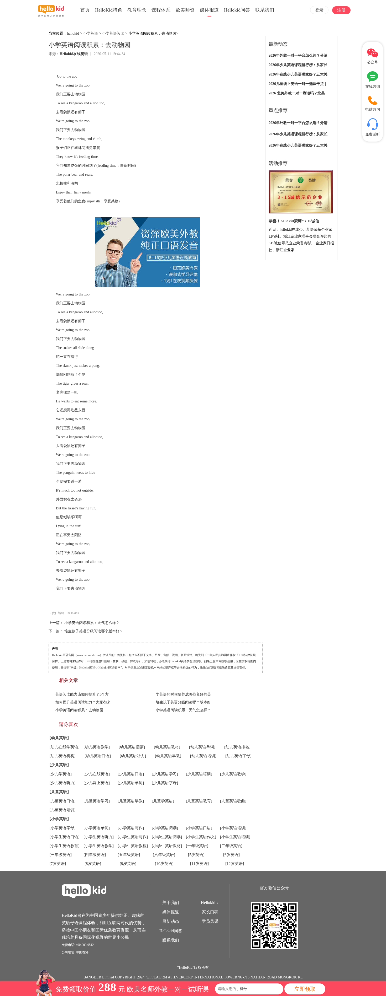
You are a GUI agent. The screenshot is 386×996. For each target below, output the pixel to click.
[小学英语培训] (233, 828)
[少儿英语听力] (62, 783)
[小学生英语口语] (64, 837)
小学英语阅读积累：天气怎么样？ (91, 623)
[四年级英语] (95, 855)
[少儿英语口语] (131, 774)
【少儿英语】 (59, 765)
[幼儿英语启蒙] (132, 747)
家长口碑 (210, 912)
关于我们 (170, 902)
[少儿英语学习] (165, 774)
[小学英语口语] (199, 828)
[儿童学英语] (163, 801)
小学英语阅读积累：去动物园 (79, 710)
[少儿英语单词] (131, 783)
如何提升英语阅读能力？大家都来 (83, 702)
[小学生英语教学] (99, 846)
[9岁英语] (128, 864)
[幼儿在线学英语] (64, 747)
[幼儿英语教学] (97, 747)
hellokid (73, 33)
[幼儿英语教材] (167, 747)
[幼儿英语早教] (168, 756)
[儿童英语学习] (97, 801)
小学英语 (90, 33)
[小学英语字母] (62, 828)
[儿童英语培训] (62, 810)
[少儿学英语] (60, 774)
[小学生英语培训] (235, 837)
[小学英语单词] (97, 828)
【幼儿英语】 (59, 738)
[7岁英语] (57, 864)
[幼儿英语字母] (238, 756)
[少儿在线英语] (97, 774)
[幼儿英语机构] (62, 756)
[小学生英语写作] (133, 837)
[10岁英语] (164, 864)
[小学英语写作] (131, 828)
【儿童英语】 (59, 792)
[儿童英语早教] (131, 801)
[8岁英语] (93, 864)
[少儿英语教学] (233, 774)
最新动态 (170, 921)
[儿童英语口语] (62, 801)
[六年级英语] (164, 855)
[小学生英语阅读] (167, 837)
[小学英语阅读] (165, 828)
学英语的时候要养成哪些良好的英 (183, 694)
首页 (85, 10)
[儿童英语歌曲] (233, 801)
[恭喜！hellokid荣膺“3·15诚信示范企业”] (301, 192)
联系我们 (264, 10)
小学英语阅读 (113, 33)
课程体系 (161, 10)
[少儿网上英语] (97, 783)
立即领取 (304, 989)
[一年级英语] (197, 846)
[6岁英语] (231, 855)
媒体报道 (209, 10)
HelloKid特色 (108, 10)
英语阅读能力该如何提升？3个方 (82, 694)
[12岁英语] (234, 864)
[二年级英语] (231, 846)
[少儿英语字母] (165, 783)
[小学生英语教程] (133, 846)
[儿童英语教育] (199, 801)
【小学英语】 (59, 819)
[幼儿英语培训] (203, 756)
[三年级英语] (60, 855)
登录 (319, 10)
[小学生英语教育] (64, 846)
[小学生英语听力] (99, 837)
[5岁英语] (196, 855)
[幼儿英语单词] (202, 747)
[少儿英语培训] (199, 774)
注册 (341, 10)
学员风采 (210, 921)
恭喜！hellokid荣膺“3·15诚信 (294, 221)
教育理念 (136, 10)
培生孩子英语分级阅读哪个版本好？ (93, 631)
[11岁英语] (199, 864)
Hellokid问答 (237, 10)
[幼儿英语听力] (133, 756)
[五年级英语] (129, 855)
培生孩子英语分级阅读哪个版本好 (183, 702)
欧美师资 (185, 10)
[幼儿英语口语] (98, 756)
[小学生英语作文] (201, 837)
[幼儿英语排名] (237, 747)
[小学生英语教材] (167, 846)
